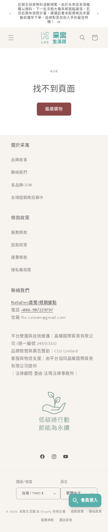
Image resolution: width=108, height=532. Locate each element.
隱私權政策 (21, 270)
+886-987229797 (37, 310)
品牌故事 (19, 160)
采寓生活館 (27, 511)
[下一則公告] (98, 13)
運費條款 (19, 257)
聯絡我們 (19, 172)
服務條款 (19, 232)
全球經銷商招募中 (27, 197)
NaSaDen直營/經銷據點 (33, 302)
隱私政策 (95, 511)
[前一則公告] (10, 13)
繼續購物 (54, 109)
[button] (11, 38)
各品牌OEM (21, 185)
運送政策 (65, 520)
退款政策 (19, 245)
